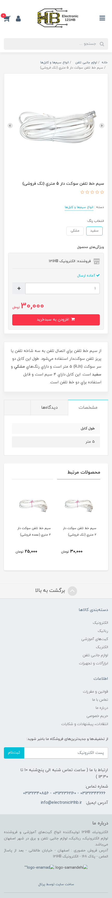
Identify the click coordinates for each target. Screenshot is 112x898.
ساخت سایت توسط (59, 884)
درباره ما (102, 707)
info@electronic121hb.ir (61, 803)
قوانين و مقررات (95, 691)
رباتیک (103, 630)
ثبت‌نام (14, 752)
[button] (10, 18)
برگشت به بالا (50, 590)
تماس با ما (100, 699)
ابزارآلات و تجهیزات (93, 663)
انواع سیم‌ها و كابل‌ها (79, 207)
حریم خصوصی (97, 716)
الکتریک (102, 647)
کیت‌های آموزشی (94, 639)
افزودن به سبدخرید (53, 319)
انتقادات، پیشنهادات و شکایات (84, 724)
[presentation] (101, 125)
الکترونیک (100, 622)
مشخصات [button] (88, 408)
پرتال (41, 884)
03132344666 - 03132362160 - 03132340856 (64, 793)
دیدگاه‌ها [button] (49, 408)
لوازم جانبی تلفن (95, 655)
